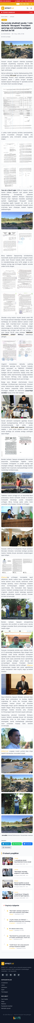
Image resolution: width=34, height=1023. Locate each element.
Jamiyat (12, 16)
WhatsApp (18, 843)
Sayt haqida (4, 999)
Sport (2, 989)
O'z (18, 4)
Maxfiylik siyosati (5, 1008)
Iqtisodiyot (4, 987)
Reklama (3, 1003)
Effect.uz (4, 577)
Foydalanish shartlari (6, 1006)
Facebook (28, 843)
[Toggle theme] (31, 4)
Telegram (7, 843)
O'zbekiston (4, 982)
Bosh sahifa (4, 16)
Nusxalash (7, 847)
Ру (24, 4)
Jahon (3, 985)
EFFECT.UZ (4, 751)
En (27, 4)
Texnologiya (4, 992)
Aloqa (2, 1001)
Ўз (21, 4)
